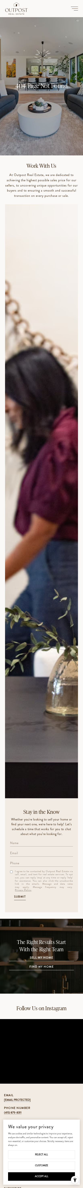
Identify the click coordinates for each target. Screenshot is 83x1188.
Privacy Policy (23, 890)
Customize (41, 1165)
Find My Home (41, 967)
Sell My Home (41, 958)
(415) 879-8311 (13, 1112)
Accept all (41, 1176)
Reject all (41, 1154)
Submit (20, 897)
